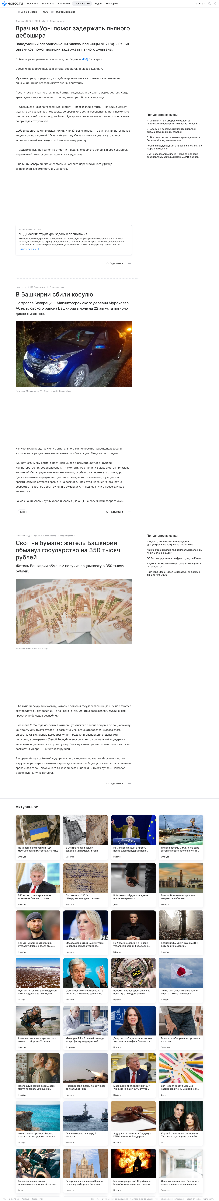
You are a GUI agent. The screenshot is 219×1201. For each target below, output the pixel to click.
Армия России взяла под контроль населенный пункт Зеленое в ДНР (174, 551)
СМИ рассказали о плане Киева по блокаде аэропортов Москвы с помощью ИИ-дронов (173, 155)
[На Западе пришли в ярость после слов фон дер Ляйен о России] (133, 837)
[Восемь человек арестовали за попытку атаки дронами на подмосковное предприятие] (133, 980)
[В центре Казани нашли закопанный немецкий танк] (85, 837)
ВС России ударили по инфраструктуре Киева (174, 558)
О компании (14, 1199)
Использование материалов (172, 1199)
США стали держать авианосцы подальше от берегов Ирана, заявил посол (173, 139)
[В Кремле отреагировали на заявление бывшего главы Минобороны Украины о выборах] (38, 885)
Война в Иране (29, 11)
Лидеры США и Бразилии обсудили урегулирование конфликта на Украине (170, 543)
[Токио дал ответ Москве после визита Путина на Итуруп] (181, 980)
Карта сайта (208, 1199)
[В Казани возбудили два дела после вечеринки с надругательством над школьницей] (133, 885)
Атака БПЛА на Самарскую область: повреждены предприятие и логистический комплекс (172, 122)
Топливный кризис (64, 11)
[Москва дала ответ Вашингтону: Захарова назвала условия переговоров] (85, 932)
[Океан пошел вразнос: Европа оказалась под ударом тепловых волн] (38, 1123)
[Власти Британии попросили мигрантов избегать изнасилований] (181, 885)
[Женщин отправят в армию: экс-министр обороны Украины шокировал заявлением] (38, 1028)
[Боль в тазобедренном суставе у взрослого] (181, 1028)
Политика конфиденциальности (143, 1199)
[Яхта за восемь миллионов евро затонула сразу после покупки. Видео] (181, 837)
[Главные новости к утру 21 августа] (85, 1123)
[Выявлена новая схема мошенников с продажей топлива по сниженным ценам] (38, 1171)
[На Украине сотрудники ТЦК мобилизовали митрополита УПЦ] (38, 837)
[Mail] (4, 3)
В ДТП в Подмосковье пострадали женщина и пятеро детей (174, 565)
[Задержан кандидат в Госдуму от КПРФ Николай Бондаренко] (133, 1123)
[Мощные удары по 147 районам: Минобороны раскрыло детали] (133, 1171)
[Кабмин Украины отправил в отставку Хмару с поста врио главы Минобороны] (38, 932)
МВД (84, 59)
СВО (45, 11)
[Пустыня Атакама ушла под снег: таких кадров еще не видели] (38, 980)
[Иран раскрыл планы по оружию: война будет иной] (85, 1075)
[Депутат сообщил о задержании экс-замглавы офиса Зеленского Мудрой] (133, 1028)
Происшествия (56, 21)
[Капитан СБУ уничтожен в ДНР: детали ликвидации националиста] (181, 932)
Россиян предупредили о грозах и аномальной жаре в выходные (174, 147)
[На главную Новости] (15, 3)
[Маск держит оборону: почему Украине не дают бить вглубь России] (133, 1075)
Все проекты (37, 1199)
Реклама (25, 1199)
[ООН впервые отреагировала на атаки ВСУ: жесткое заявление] (85, 980)
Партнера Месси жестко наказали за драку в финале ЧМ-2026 (173, 573)
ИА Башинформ (37, 287)
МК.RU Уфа (40, 21)
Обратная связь (194, 1199)
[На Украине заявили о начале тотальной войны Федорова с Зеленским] (133, 932)
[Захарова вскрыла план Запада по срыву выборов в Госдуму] (85, 1171)
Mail (5, 1199)
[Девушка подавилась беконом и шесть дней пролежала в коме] (181, 1171)
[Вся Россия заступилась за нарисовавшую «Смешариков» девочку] (181, 1075)
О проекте (95, 1199)
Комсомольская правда (45, 535)
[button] (74, 354)
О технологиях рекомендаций (115, 1199)
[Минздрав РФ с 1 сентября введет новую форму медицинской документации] (85, 1028)
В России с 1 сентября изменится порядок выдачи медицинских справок (171, 130)
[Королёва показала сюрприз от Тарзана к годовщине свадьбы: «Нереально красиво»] (181, 1123)
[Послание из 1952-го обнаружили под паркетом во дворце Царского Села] (85, 885)
